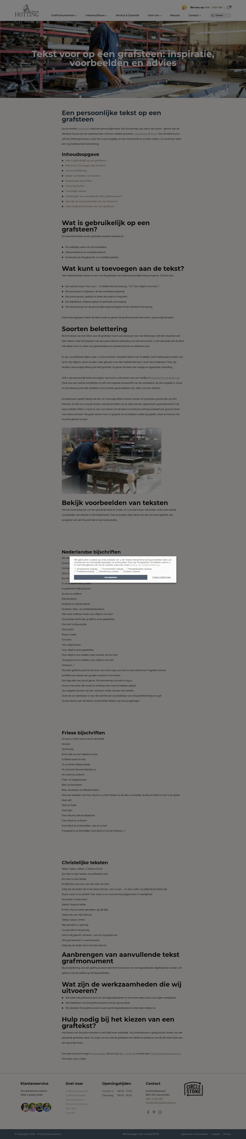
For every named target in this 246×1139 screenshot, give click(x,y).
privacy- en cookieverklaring (144, 565)
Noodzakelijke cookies (140, 569)
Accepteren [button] (110, 577)
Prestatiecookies (85, 571)
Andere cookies (132, 571)
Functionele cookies (112, 569)
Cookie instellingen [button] (161, 577)
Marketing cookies (109, 571)
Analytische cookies (87, 569)
